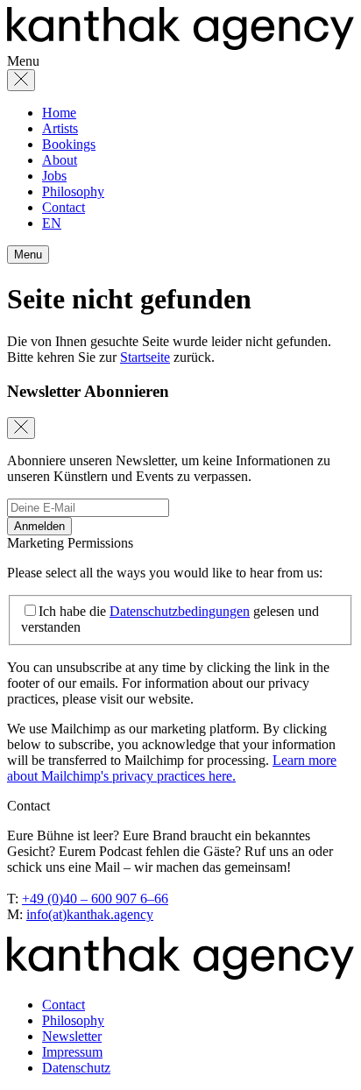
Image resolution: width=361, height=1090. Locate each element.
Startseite (145, 357)
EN (51, 223)
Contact (63, 207)
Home (59, 112)
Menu (28, 254)
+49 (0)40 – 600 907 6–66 (95, 898)
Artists (60, 128)
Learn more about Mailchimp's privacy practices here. (171, 768)
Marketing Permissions (70, 542)
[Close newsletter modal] (21, 428)
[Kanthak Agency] (180, 974)
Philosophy (73, 191)
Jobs (54, 175)
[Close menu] (21, 80)
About (59, 159)
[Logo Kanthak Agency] (180, 45)
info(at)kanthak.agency (89, 914)
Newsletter (72, 1036)
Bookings (69, 144)
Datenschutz (76, 1067)
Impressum (72, 1051)
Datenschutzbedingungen (180, 611)
